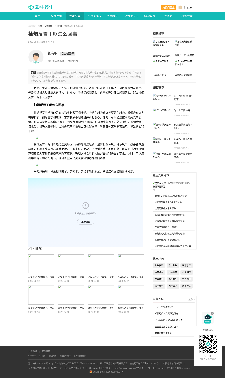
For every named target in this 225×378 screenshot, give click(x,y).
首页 (37, 16)
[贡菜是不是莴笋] (41, 264)
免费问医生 (168, 7)
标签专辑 (187, 16)
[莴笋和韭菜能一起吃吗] (71, 295)
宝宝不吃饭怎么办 (162, 333)
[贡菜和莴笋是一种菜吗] (71, 264)
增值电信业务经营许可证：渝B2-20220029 (74, 363)
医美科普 (112, 16)
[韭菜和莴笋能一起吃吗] (101, 295)
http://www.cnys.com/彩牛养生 (129, 368)
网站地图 (46, 351)
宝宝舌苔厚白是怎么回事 (165, 326)
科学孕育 (149, 16)
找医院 (168, 16)
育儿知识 (42, 356)
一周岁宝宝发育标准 (163, 307)
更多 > (191, 299)
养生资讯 (130, 16)
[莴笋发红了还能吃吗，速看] (131, 295)
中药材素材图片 (80, 356)
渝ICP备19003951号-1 (39, 363)
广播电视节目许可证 (172, 363)
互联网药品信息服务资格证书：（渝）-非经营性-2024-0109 (56, 368)
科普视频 (56, 16)
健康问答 (52, 356)
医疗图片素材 (65, 356)
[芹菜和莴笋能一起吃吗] (41, 295)
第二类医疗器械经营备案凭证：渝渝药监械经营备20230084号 (129, 363)
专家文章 (74, 16)
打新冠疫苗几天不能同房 (165, 313)
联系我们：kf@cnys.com (178, 368)
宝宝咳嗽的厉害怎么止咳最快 (168, 320)
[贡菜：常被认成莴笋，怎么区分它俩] (101, 264)
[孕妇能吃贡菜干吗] (131, 264)
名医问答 (93, 16)
